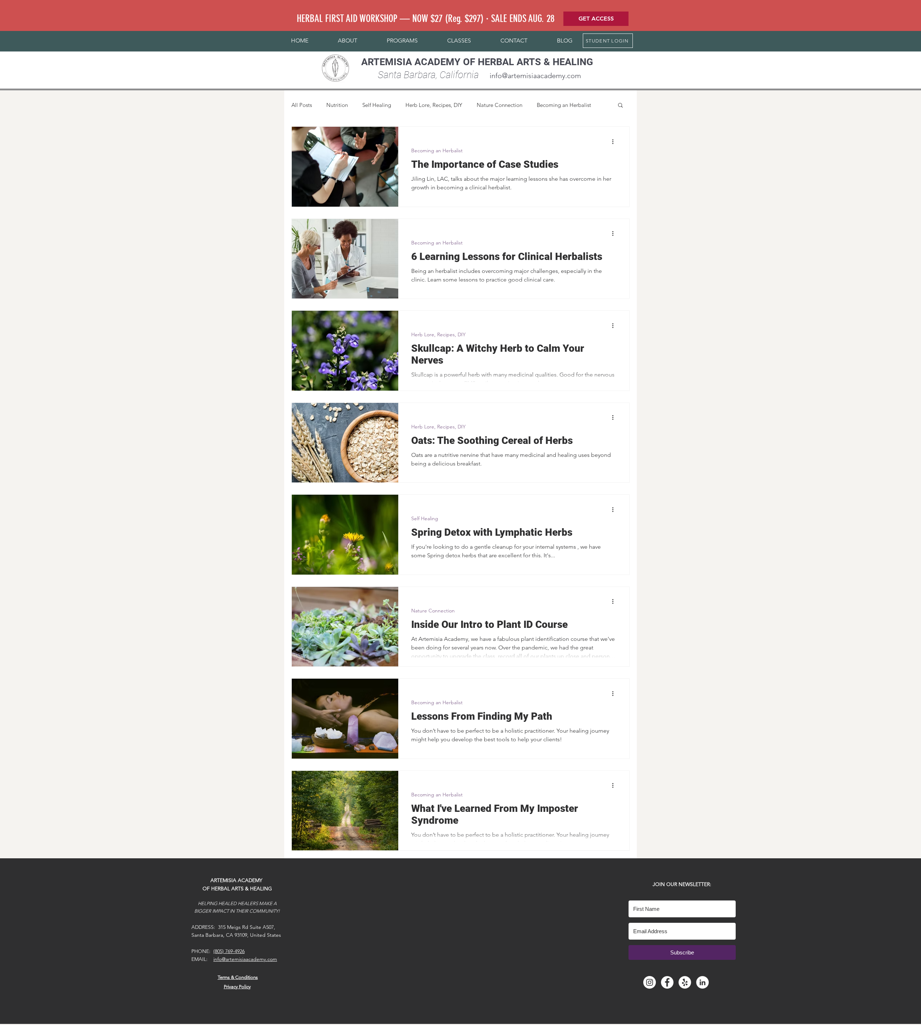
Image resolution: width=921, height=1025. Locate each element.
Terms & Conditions (238, 977)
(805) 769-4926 (229, 951)
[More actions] (615, 141)
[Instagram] (649, 982)
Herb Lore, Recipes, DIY (433, 105)
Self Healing (376, 105)
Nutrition (337, 105)
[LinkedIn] (702, 982)
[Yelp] (685, 982)
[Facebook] (667, 982)
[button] (347, 40)
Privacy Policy (237, 986)
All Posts (301, 105)
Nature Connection (499, 105)
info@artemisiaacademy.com (535, 75)
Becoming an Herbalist (564, 105)
